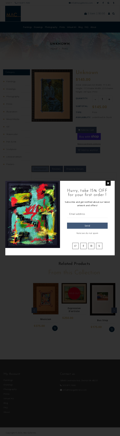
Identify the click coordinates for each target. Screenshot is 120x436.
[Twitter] (75, 246)
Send (87, 225)
